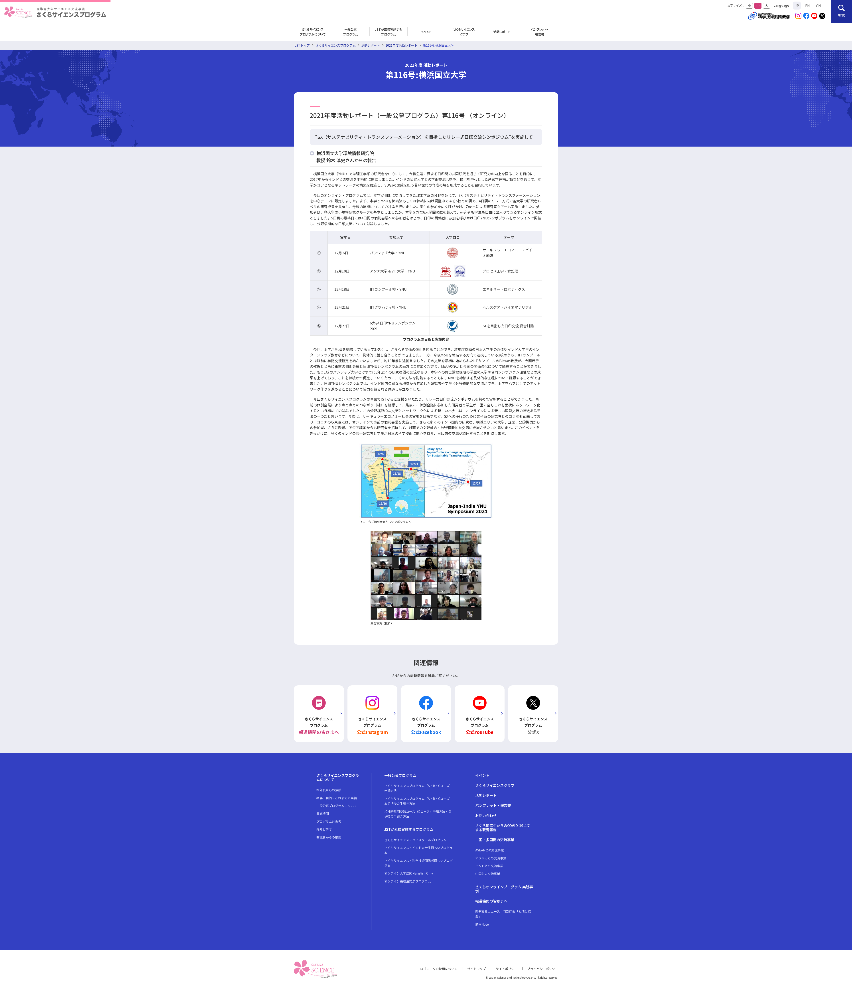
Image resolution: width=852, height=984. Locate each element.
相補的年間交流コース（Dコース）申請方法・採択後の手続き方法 (417, 814)
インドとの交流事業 (489, 866)
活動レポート (502, 32)
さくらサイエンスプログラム (335, 45)
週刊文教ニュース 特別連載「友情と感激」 (503, 913)
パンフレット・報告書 (539, 31)
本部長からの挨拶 (328, 790)
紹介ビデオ (324, 829)
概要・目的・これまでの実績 (336, 798)
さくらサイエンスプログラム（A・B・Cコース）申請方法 (418, 788)
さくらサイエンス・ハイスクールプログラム (415, 840)
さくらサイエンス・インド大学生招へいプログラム (418, 850)
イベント (426, 32)
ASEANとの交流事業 (489, 850)
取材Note (482, 924)
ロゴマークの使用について (439, 968)
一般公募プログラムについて (336, 805)
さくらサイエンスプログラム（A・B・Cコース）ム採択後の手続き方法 (418, 801)
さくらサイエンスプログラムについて (313, 31)
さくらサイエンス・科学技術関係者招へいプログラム (418, 863)
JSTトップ (302, 45)
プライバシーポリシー (542, 968)
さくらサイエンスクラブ (464, 31)
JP (797, 5)
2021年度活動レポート (401, 45)
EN (807, 5)
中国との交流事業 (487, 873)
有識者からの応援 (328, 837)
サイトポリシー (506, 968)
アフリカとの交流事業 (490, 858)
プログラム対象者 (328, 821)
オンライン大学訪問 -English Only (408, 873)
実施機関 (322, 813)
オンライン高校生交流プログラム (407, 881)
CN (818, 5)
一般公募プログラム (350, 31)
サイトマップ (476, 968)
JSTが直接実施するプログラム (388, 31)
